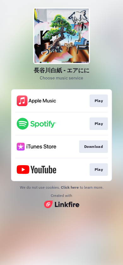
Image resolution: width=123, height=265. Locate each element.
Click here (70, 187)
